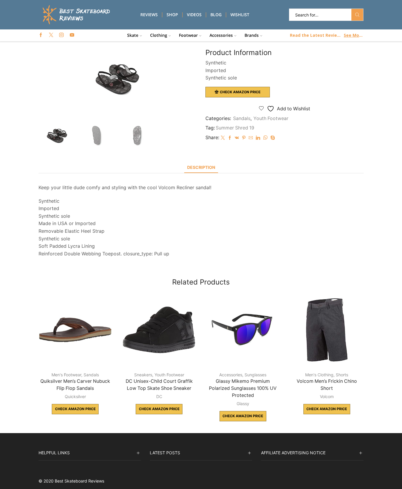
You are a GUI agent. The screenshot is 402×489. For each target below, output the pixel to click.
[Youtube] (72, 35)
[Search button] (357, 15)
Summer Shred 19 (235, 128)
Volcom (327, 396)
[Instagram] (61, 35)
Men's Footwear (66, 374)
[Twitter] (51, 35)
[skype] (272, 137)
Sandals (241, 118)
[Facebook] (41, 35)
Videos (194, 14)
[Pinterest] (243, 137)
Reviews (149, 14)
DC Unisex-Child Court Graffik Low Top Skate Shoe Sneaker (159, 384)
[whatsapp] (265, 137)
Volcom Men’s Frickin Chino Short (327, 384)
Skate (132, 35)
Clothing (158, 35)
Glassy (243, 403)
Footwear (188, 35)
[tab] (201, 167)
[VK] (236, 137)
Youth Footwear (270, 118)
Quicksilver (75, 396)
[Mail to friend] (250, 137)
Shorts (342, 374)
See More (353, 35)
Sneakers (143, 374)
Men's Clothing (319, 374)
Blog (216, 14)
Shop (172, 14)
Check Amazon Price (240, 92)
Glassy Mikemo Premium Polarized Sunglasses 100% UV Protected (243, 388)
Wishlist (239, 14)
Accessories (221, 35)
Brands (252, 35)
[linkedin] (258, 137)
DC (159, 396)
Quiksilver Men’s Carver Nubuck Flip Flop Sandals (75, 384)
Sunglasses (255, 374)
